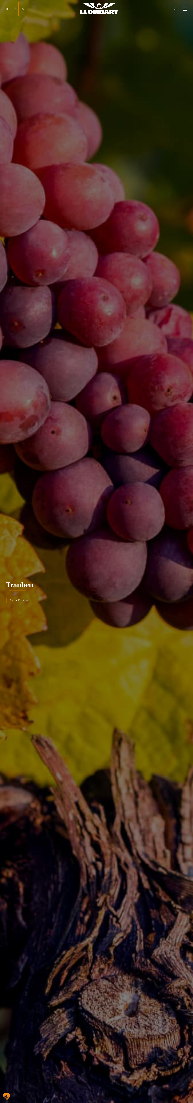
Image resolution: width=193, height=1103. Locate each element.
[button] (175, 9)
